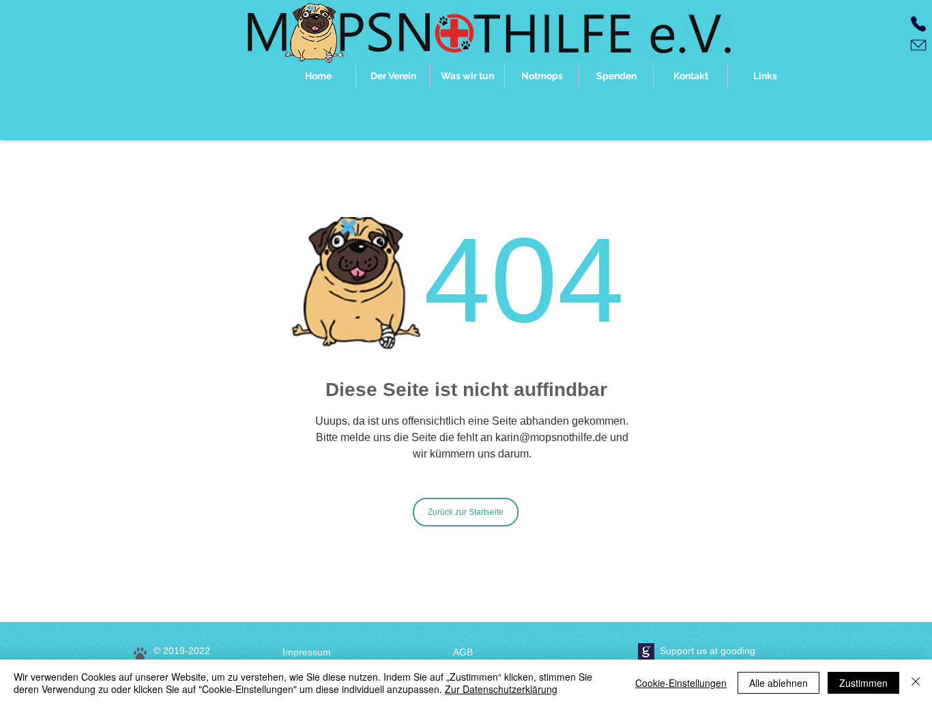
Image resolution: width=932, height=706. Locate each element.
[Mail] (918, 45)
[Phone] (918, 24)
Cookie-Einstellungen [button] (681, 683)
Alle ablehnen (778, 683)
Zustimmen (863, 683)
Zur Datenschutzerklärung (501, 689)
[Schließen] (915, 682)
